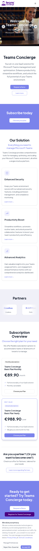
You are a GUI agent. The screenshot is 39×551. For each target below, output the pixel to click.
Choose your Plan (19, 391)
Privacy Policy (12, 538)
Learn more (20, 93)
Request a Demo (19, 87)
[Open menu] (35, 3)
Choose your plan (19, 120)
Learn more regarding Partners (19, 470)
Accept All (26, 547)
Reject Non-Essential (11, 547)
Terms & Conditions (25, 538)
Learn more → (9, 202)
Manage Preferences (10, 543)
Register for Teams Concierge (19, 514)
